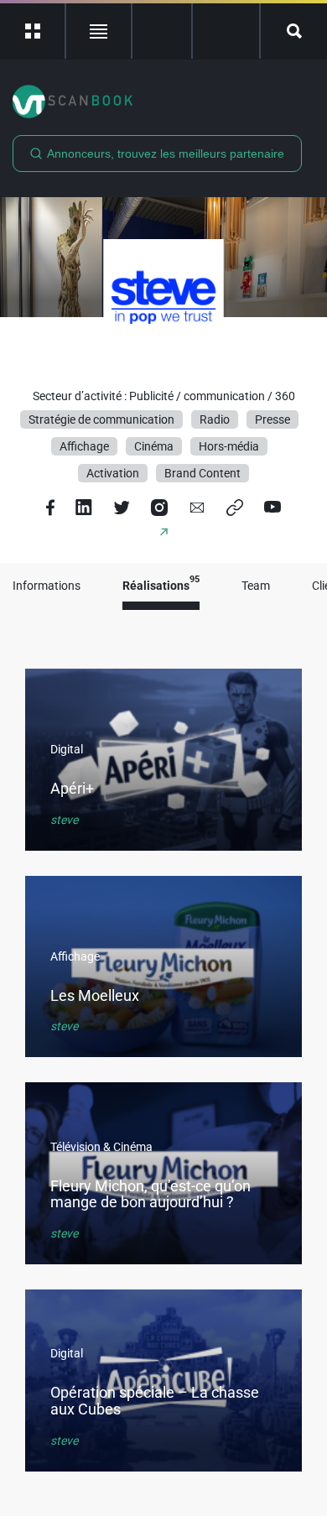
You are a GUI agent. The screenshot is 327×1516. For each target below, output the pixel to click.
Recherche (294, 31)
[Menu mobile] (33, 31)
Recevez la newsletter (226, 31)
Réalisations (161, 586)
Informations (46, 586)
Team (255, 586)
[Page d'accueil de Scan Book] (163, 101)
